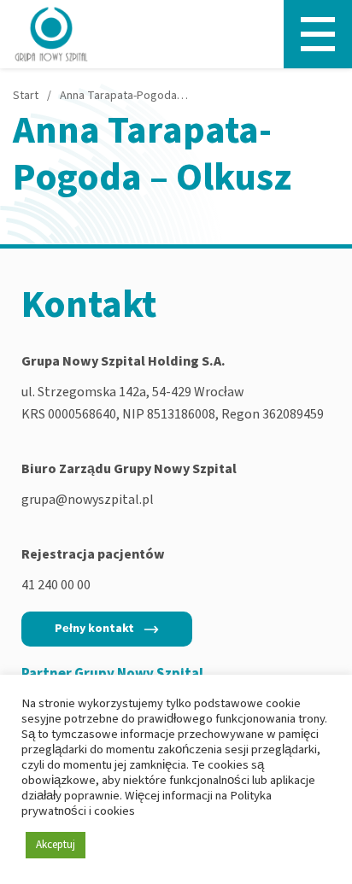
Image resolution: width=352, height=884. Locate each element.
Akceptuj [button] (55, 844)
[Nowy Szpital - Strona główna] (51, 34)
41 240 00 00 (56, 585)
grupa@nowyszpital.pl (87, 499)
